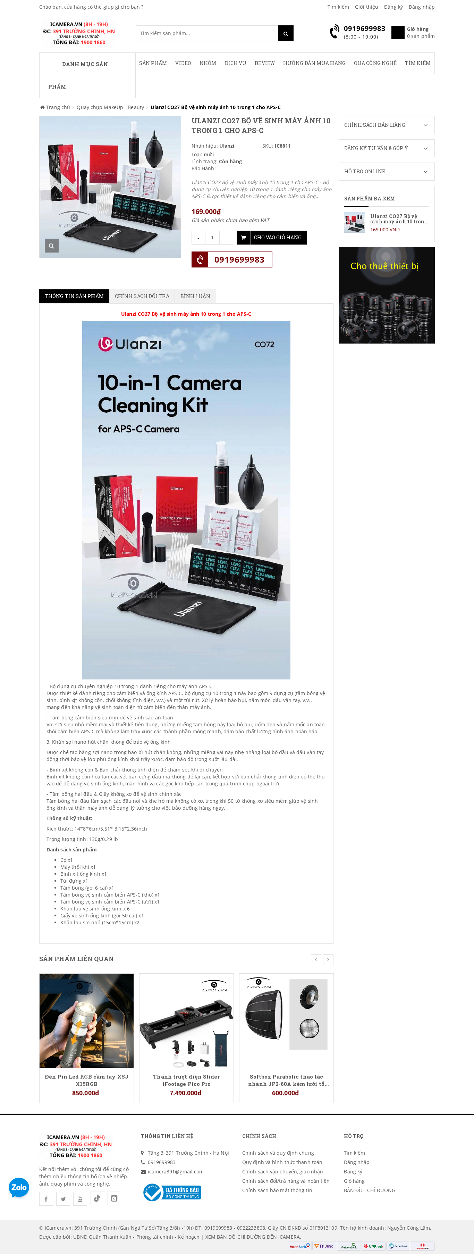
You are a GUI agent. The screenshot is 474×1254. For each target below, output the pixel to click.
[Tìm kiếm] (286, 33)
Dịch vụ (236, 63)
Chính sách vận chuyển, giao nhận (282, 1171)
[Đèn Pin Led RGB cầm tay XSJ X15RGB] (87, 1020)
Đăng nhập (422, 6)
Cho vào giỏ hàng (278, 237)
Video (183, 63)
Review (265, 63)
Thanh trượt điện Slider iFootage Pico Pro (186, 1080)
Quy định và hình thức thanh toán (282, 1162)
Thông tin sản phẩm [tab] (74, 296)
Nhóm (208, 63)
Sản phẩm (153, 63)
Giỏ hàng (354, 1181)
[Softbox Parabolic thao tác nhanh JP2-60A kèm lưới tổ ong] (286, 1020)
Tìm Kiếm (418, 63)
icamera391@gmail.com (176, 1171)
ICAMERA (289, 1237)
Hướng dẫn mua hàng (314, 63)
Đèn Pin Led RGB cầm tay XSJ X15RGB (86, 1080)
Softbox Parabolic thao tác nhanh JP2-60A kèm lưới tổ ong (286, 1080)
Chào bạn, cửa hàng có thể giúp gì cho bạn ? (91, 6)
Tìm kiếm (338, 6)
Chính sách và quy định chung (278, 1152)
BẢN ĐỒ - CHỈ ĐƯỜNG (370, 1190)
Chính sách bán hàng (375, 125)
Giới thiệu (366, 6)
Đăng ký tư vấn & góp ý (376, 148)
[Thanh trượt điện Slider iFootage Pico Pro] (186, 1020)
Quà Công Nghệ (375, 63)
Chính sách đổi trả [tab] (142, 296)
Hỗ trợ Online (364, 171)
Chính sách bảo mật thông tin (277, 1190)
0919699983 (239, 259)
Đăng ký (393, 6)
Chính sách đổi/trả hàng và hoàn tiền (286, 1181)
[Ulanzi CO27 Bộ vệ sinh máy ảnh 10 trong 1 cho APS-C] (387, 222)
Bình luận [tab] (195, 296)
